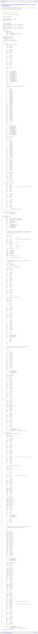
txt (34, 632)
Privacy (8, 632)
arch (30, 4)
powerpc (33, 4)
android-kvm (3, 4)
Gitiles (5, 632)
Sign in (36, 1)
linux (8, 4)
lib (1, 5)
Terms (11, 632)
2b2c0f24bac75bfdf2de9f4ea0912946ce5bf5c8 (18, 4)
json (36, 632)
